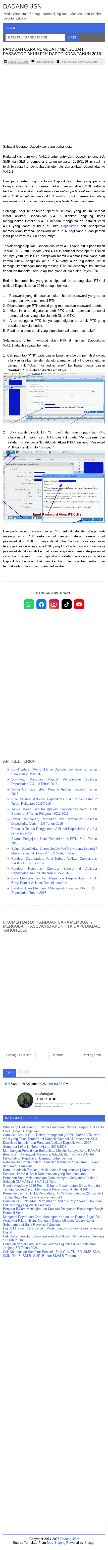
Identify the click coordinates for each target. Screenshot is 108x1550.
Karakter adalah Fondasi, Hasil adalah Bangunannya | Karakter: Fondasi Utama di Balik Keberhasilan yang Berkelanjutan (49, 1172)
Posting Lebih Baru (19, 1055)
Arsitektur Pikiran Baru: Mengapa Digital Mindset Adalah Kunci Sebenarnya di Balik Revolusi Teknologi (48, 1222)
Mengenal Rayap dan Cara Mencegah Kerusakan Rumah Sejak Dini (52, 1217)
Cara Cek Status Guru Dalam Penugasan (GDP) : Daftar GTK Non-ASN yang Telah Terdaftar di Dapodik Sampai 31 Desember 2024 (51, 1137)
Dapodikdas (69, 226)
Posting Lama (92, 1055)
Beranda (58, 1055)
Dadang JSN (22, 6)
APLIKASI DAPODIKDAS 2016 (79, 61)
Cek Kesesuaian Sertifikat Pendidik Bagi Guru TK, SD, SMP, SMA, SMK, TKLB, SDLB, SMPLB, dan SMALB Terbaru (52, 1254)
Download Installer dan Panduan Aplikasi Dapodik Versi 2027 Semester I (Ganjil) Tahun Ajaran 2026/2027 (47, 1145)
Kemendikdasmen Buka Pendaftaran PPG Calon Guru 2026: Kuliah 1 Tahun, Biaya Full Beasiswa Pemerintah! (53, 1195)
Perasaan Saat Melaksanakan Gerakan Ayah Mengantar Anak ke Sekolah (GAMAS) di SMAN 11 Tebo (50, 1180)
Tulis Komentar (44, 61)
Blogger (89, 1543)
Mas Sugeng (56, 1543)
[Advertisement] (54, 105)
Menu (11, 28)
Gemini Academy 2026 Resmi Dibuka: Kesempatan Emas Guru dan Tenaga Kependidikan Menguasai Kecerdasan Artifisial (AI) (52, 1187)
